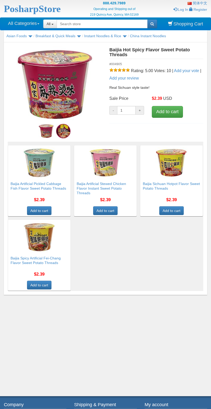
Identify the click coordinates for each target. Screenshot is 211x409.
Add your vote (186, 71)
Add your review (124, 78)
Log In (183, 9)
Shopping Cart (188, 23)
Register (200, 9)
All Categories (22, 23)
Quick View (59, 149)
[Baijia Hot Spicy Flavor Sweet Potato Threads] (55, 84)
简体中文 (199, 3)
